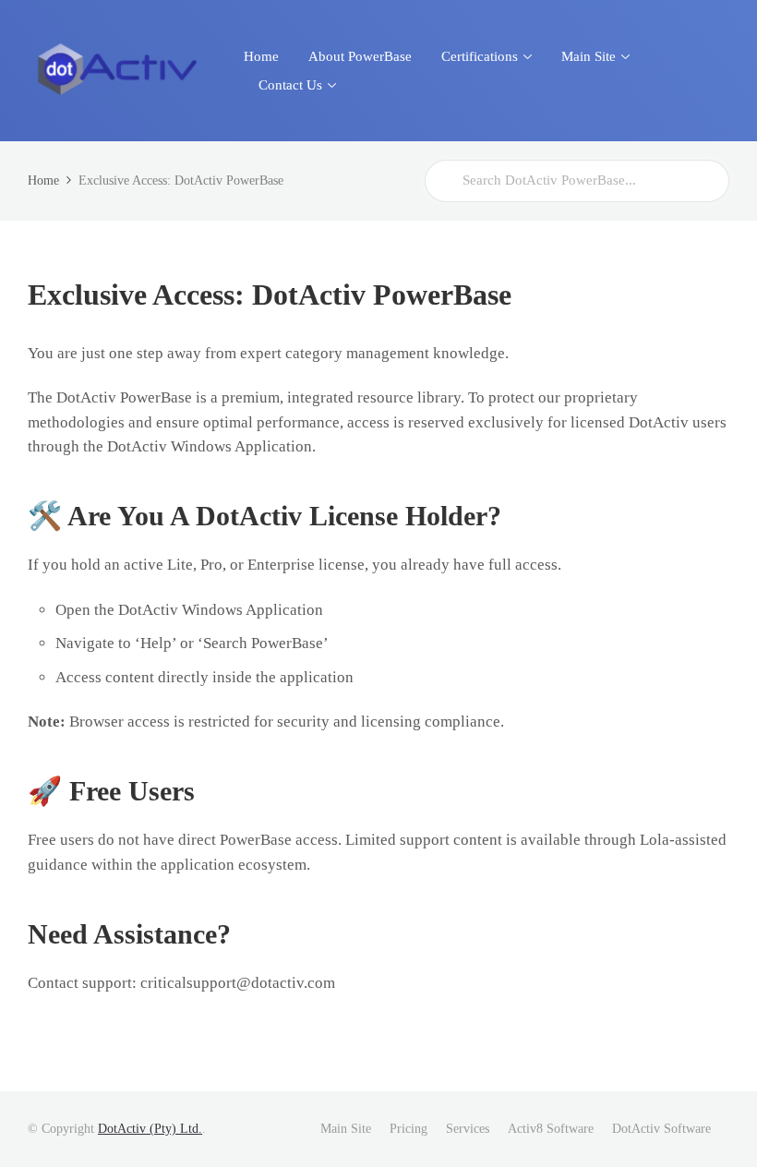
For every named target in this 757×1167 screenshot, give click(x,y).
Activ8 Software (551, 1129)
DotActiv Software (661, 1129)
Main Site (345, 1129)
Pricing (408, 1129)
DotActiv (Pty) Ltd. (150, 1129)
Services (467, 1129)
